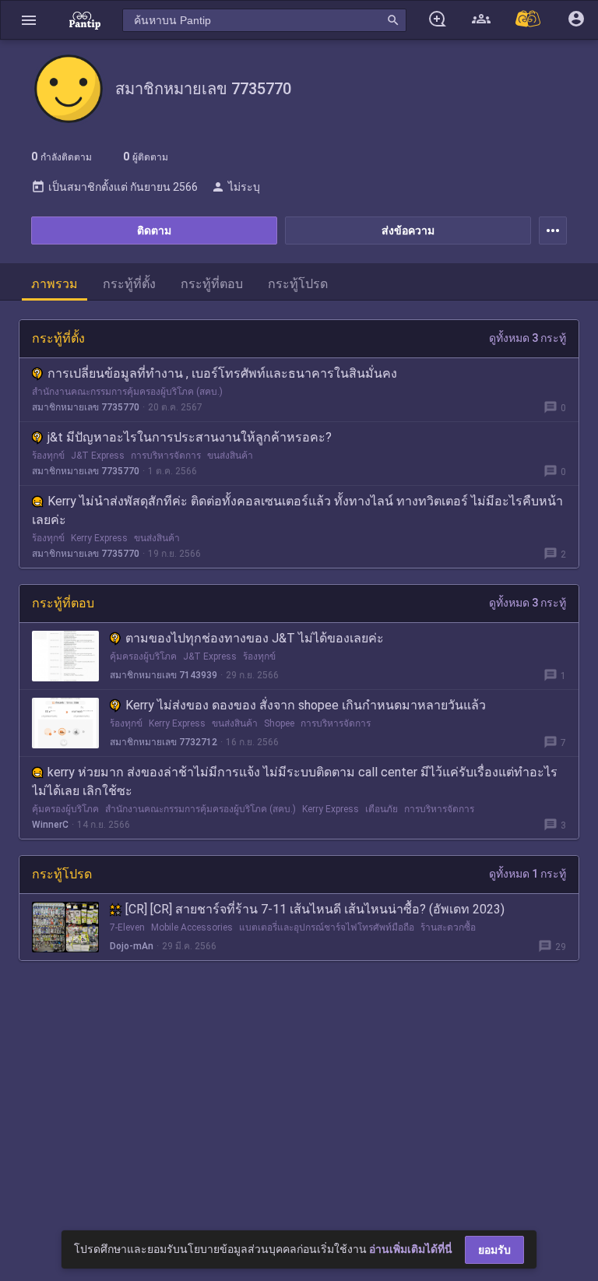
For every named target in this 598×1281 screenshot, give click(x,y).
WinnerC (50, 824)
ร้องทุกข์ (48, 455)
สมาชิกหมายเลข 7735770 (85, 407)
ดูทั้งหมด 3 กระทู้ (527, 338)
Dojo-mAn (131, 946)
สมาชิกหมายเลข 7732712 (163, 742)
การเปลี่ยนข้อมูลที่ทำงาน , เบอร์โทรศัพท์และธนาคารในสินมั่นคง (222, 373)
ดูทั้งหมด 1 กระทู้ (527, 873)
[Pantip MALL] (528, 20)
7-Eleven (127, 927)
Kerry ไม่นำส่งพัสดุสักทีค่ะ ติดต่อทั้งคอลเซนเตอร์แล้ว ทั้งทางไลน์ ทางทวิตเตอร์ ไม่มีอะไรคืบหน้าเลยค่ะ (297, 510)
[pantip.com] (85, 20)
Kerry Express (99, 538)
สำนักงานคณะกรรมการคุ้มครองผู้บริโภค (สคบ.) (127, 391)
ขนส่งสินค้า (230, 455)
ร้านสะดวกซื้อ (448, 927)
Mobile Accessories (192, 927)
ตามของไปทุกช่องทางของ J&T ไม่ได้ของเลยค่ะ (254, 638)
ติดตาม (154, 230)
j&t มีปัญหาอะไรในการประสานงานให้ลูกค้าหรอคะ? (189, 437)
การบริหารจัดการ (166, 455)
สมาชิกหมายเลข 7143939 (163, 675)
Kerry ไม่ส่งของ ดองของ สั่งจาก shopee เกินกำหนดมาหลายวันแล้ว (305, 705)
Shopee (279, 723)
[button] (29, 20)
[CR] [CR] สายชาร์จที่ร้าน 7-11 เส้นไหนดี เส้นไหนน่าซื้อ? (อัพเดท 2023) (315, 909)
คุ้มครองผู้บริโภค (143, 656)
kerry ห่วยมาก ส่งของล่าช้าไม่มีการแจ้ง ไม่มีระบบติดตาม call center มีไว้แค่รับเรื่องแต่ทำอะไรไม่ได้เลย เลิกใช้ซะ (295, 781)
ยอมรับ (494, 1250)
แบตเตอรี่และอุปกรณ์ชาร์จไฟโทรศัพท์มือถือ (326, 927)
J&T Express (98, 455)
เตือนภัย (381, 809)
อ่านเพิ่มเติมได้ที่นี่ (410, 1249)
